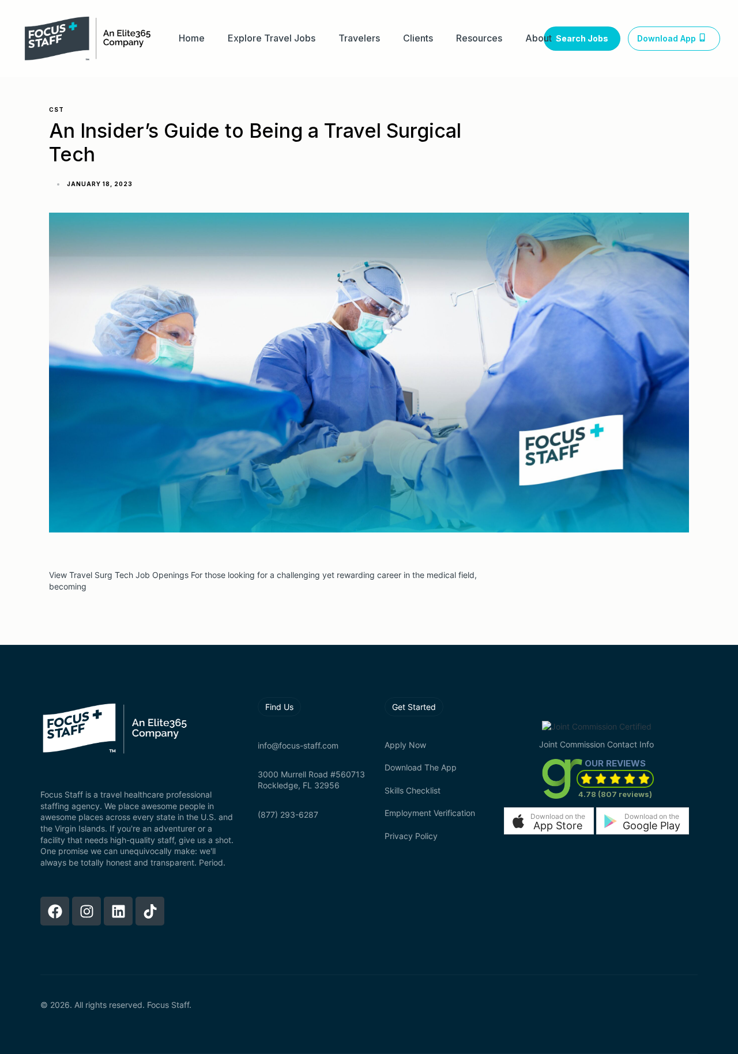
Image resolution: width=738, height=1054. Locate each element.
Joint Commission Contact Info (596, 744)
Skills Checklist (412, 790)
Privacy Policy (411, 836)
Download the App (421, 767)
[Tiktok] (149, 911)
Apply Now (405, 745)
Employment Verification (430, 813)
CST (56, 109)
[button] (549, 820)
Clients (418, 38)
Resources (479, 38)
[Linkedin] (118, 911)
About (538, 38)
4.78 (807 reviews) (615, 794)
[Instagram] (86, 911)
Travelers (359, 38)
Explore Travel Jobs (271, 38)
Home (192, 38)
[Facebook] (54, 911)
